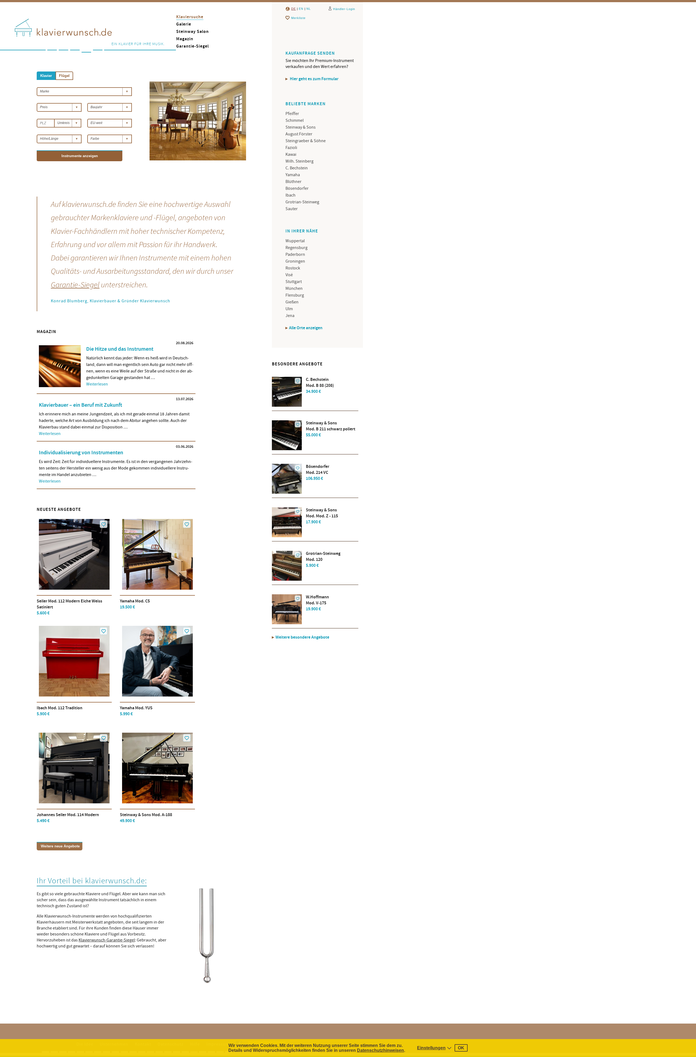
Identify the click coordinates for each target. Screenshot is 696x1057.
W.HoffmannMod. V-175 (317, 603)
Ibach (290, 195)
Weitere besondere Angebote (302, 637)
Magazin (184, 39)
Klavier (46, 76)
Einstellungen (431, 1048)
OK (461, 1048)
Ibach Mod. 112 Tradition (59, 711)
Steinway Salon (192, 32)
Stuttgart (293, 281)
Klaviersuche (189, 17)
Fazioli (291, 147)
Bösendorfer (297, 188)
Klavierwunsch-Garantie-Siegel (107, 940)
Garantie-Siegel (192, 46)
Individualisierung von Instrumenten (81, 452)
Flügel (64, 76)
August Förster (298, 134)
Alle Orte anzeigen (305, 328)
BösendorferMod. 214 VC (317, 472)
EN (301, 8)
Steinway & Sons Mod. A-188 (146, 818)
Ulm (289, 309)
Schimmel (294, 120)
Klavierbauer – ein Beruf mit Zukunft (80, 405)
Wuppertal (295, 241)
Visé (289, 275)
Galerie (183, 24)
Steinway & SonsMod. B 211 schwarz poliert (330, 429)
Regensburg (296, 247)
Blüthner (293, 181)
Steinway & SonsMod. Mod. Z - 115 (322, 516)
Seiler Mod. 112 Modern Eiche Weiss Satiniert (69, 607)
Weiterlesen (97, 384)
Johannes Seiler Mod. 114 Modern (68, 818)
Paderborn (295, 254)
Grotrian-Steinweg (302, 202)
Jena (289, 315)
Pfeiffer (292, 113)
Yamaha (292, 175)
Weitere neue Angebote (60, 846)
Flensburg (294, 295)
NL (308, 8)
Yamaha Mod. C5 (135, 604)
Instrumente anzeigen (79, 156)
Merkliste (298, 18)
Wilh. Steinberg (299, 161)
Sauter (291, 209)
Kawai (290, 154)
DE (293, 8)
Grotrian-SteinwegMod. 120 (323, 559)
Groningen (295, 261)
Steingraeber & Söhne (305, 141)
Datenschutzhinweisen (380, 1050)
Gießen (292, 302)
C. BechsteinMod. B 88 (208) (320, 385)
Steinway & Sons (300, 127)
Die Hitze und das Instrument (119, 349)
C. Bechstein (296, 168)
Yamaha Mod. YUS (136, 711)
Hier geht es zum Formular (313, 79)
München (294, 288)
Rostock (292, 268)
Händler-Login (344, 9)
